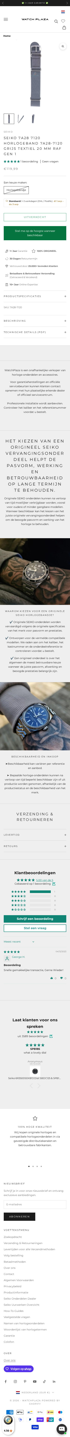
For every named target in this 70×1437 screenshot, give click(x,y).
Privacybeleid (12, 1286)
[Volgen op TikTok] (44, 1381)
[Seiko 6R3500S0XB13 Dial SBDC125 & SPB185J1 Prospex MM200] (35, 1071)
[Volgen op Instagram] (15, 1381)
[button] (12, 161)
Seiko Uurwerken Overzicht (21, 1304)
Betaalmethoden (15, 1261)
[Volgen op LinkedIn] (54, 1381)
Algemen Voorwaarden (19, 1280)
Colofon (9, 1342)
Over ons (9, 1268)
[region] (35, 1138)
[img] (12, 952)
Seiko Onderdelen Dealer (20, 1298)
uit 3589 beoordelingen (33, 1036)
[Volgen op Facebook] (5, 1381)
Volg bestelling (13, 1255)
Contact (9, 1274)
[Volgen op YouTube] (35, 1381)
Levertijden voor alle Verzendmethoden (29, 1249)
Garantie (9, 1335)
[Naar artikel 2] (21, 119)
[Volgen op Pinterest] (25, 1381)
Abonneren (19, 1216)
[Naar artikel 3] (33, 119)
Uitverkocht (35, 216)
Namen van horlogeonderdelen (24, 1323)
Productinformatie (16, 1292)
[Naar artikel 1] (9, 119)
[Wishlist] (63, 21)
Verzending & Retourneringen (23, 1243)
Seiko (8, 131)
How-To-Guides (14, 1311)
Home (7, 35)
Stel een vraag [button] (35, 928)
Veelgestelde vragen (17, 1317)
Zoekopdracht (13, 1237)
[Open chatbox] (62, 1429)
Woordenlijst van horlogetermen (25, 1329)
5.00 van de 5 (44, 880)
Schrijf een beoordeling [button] (35, 919)
